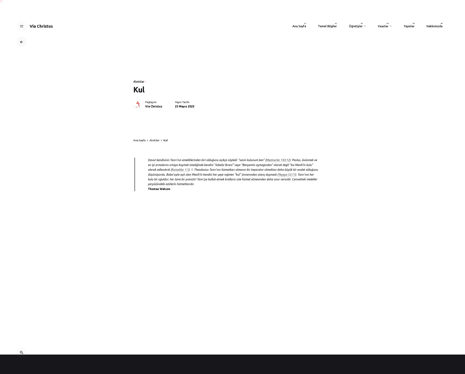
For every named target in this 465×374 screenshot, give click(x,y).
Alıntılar (138, 81)
